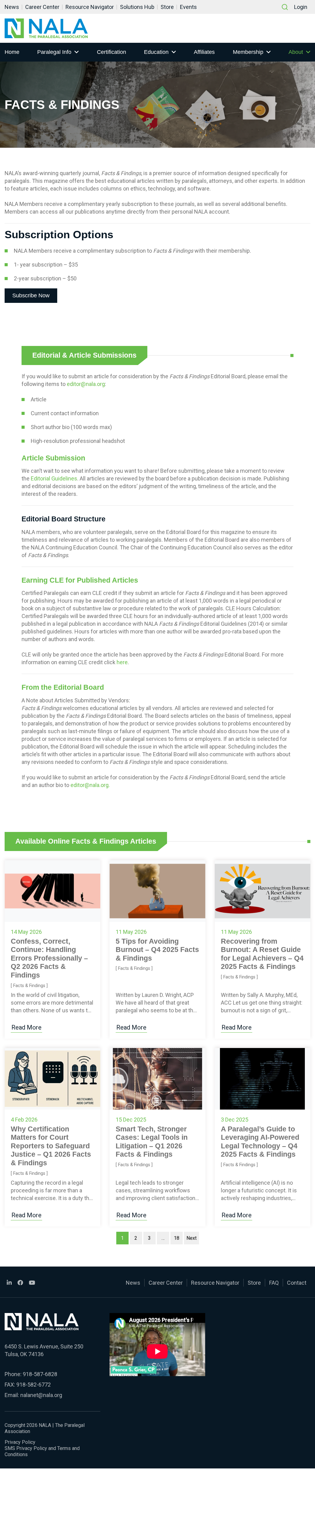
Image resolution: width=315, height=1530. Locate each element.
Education (156, 52)
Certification (111, 52)
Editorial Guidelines (54, 478)
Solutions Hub (137, 7)
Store (167, 7)
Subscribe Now (31, 295)
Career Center (42, 7)
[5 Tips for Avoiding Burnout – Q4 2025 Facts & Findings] (157, 891)
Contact (296, 1282)
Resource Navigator (90, 7)
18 (176, 1238)
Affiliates (204, 52)
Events (188, 7)
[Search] (285, 7)
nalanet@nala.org (41, 1395)
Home (12, 52)
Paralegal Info (54, 52)
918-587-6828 (40, 1374)
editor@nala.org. (90, 785)
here (122, 662)
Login (300, 7)
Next (191, 1238)
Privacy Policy (20, 1442)
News (12, 7)
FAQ (274, 1282)
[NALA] (46, 28)
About (296, 52)
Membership (248, 52)
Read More (26, 1027)
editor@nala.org (86, 384)
